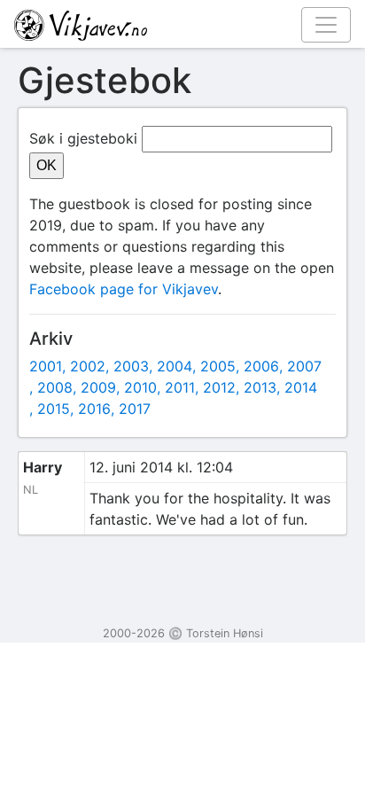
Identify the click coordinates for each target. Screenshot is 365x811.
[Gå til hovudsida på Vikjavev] (175, 24)
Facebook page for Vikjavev (123, 289)
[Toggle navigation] (326, 25)
